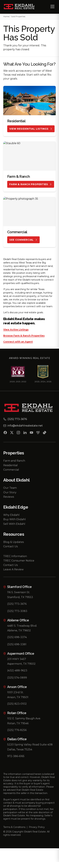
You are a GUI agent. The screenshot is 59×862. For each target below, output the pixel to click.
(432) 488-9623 (17, 670)
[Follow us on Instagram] (18, 433)
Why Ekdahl (11, 514)
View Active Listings (16, 329)
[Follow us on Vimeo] (38, 433)
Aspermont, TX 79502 (21, 663)
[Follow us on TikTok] (45, 433)
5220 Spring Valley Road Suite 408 (30, 744)
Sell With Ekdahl (14, 523)
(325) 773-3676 (17, 603)
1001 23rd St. (15, 692)
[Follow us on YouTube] (31, 433)
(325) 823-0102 (17, 703)
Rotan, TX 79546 (18, 723)
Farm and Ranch (14, 460)
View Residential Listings (29, 128)
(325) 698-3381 (16, 644)
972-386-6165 (15, 756)
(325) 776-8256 (17, 730)
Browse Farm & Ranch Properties (24, 335)
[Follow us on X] (12, 433)
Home (6, 16)
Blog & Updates (13, 542)
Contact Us (10, 546)
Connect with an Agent (18, 341)
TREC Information (15, 556)
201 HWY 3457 (16, 659)
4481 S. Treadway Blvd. (22, 625)
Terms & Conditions (14, 827)
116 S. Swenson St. (18, 592)
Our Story (9, 492)
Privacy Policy (37, 827)
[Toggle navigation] (52, 6)
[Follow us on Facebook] (5, 433)
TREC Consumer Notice (18, 560)
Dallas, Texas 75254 (19, 749)
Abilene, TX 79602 (19, 630)
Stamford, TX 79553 (20, 597)
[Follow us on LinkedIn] (25, 433)
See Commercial (21, 239)
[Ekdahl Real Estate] (21, 7)
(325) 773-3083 (17, 611)
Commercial (11, 469)
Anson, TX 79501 (17, 697)
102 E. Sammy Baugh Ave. (24, 718)
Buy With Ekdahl (14, 519)
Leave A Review (13, 569)
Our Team (10, 487)
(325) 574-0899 (17, 677)
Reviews (8, 496)
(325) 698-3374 (17, 637)
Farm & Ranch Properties (28, 184)
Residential (10, 465)
